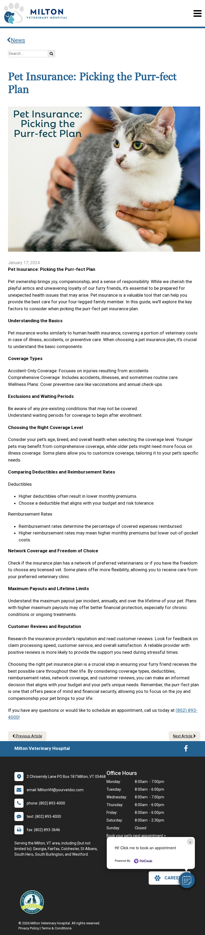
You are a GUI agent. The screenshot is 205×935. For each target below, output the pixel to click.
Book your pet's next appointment (135, 836)
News (18, 40)
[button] (187, 880)
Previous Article (28, 736)
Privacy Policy (28, 928)
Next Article (183, 736)
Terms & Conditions (56, 928)
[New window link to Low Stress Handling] (33, 902)
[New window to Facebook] (186, 750)
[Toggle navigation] (197, 13)
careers (174, 877)
